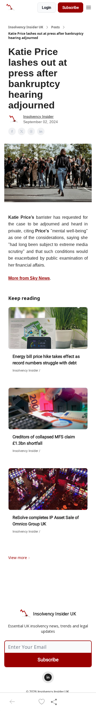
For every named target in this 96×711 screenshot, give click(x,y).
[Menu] (88, 7)
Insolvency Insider (38, 116)
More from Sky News (29, 278)
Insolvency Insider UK (25, 27)
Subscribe (70, 7)
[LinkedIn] (48, 677)
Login (46, 7)
